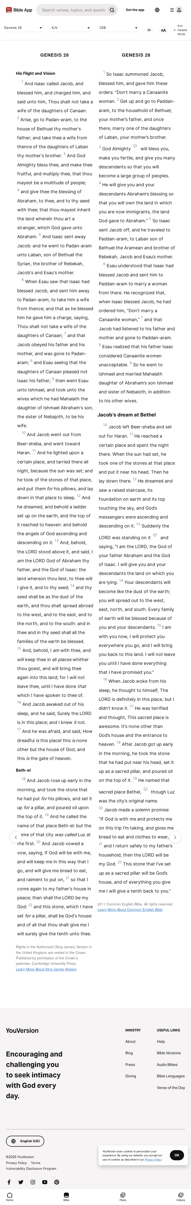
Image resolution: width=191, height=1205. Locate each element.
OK (177, 1155)
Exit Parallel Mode (182, 30)
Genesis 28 (13, 28)
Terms (35, 1163)
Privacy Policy (16, 1163)
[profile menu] (175, 10)
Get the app (135, 10)
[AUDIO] (149, 30)
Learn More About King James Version (46, 969)
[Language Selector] (157, 10)
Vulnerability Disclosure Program (31, 1168)
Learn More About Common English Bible (130, 909)
